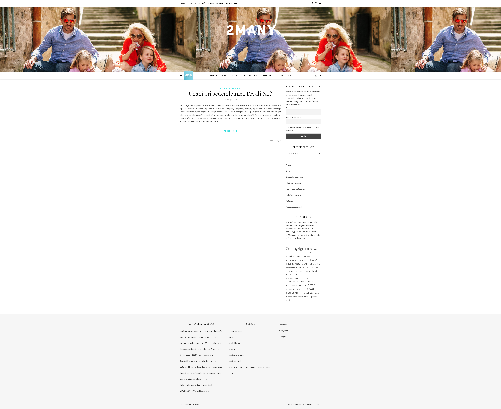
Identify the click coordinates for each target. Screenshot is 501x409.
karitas (290, 274)
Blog (191, 3)
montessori (296, 285)
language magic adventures (297, 278)
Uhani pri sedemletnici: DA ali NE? (230, 93)
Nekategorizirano (293, 194)
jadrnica (308, 271)
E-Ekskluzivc (232, 3)
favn (312, 267)
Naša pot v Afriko (237, 355)
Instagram (283, 330)
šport (288, 300)
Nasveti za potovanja (295, 188)
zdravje (306, 297)
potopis (289, 289)
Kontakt (220, 3)
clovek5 (290, 263)
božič (306, 260)
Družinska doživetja (294, 177)
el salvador (302, 267)
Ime (287, 107)
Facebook (283, 324)
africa (311, 253)
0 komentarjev (275, 140)
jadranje (301, 271)
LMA (302, 281)
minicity (288, 285)
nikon (305, 285)
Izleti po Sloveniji (293, 183)
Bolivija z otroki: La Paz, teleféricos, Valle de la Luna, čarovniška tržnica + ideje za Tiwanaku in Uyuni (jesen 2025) (200, 349)
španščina (314, 296)
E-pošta (282, 336)
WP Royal (195, 404)
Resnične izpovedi (230, 89)
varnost (300, 297)
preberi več (230, 131)
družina (317, 264)
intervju (294, 271)
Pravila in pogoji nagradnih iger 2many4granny (250, 367)
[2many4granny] (250, 37)
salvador (310, 293)
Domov (183, 3)
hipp (316, 268)
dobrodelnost (304, 263)
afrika (290, 256)
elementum (290, 268)
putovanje (292, 292)
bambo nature (291, 260)
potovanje (309, 288)
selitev (317, 293)
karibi (314, 271)
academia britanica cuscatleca (297, 253)
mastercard (309, 281)
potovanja (296, 289)
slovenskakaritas (291, 297)
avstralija (299, 257)
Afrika (288, 165)
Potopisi (289, 200)
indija (288, 271)
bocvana (300, 260)
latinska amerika (292, 281)
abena (315, 249)
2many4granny (299, 248)
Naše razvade (208, 3)
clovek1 (313, 260)
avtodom (306, 257)
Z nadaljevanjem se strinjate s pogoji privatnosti (302, 129)
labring (297, 275)
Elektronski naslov (293, 117)
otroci (312, 285)
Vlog (197, 3)
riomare (302, 293)
